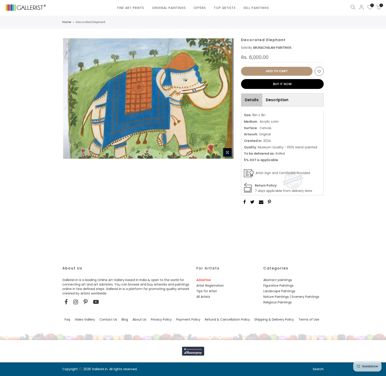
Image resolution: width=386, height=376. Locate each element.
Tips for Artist (206, 291)
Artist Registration (210, 285)
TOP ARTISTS (225, 8)
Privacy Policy (161, 319)
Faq (67, 319)
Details (252, 100)
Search (318, 369)
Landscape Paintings (279, 291)
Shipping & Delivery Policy (274, 319)
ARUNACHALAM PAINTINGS (272, 47)
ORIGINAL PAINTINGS (169, 8)
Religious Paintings (277, 302)
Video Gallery (85, 319)
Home (66, 22)
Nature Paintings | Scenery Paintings (291, 296)
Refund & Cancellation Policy (227, 319)
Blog (125, 319)
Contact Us (108, 319)
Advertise (203, 280)
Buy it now (282, 84)
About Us (139, 319)
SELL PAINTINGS (256, 8)
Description (277, 100)
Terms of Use (308, 319)
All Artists (203, 296)
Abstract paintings (277, 280)
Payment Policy (188, 319)
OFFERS (200, 8)
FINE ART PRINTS (130, 8)
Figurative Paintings (278, 285)
